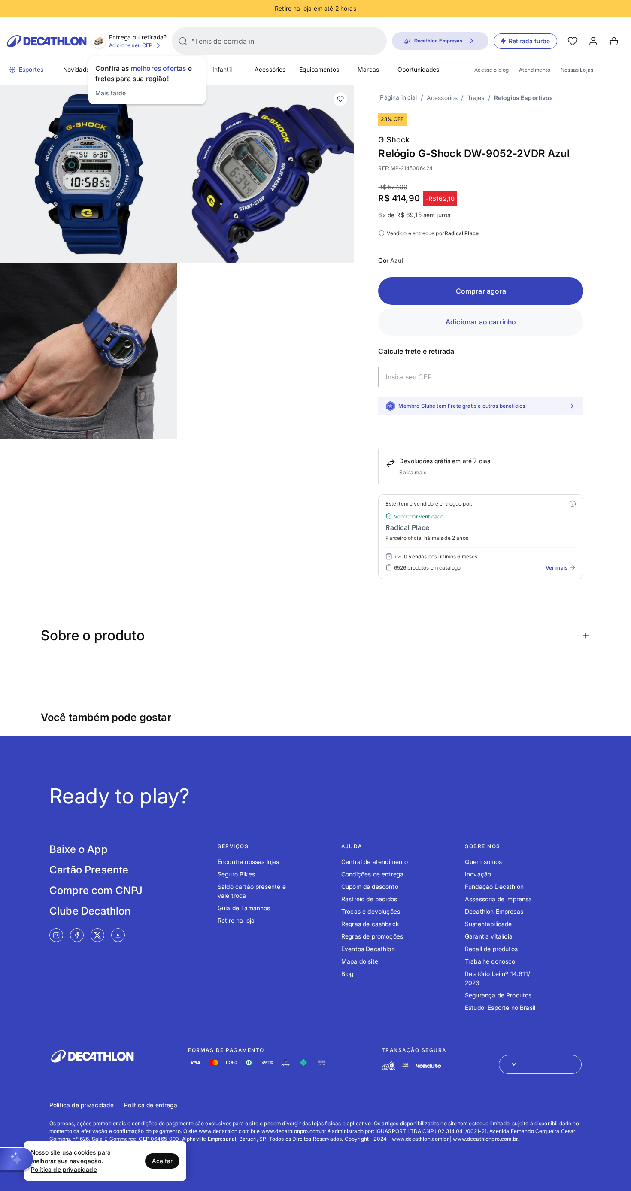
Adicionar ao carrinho (481, 322)
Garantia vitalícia (489, 936)
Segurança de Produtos (498, 995)
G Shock (394, 139)
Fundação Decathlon (494, 886)
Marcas (368, 69)
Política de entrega (150, 1105)
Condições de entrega (372, 874)
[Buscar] (183, 41)
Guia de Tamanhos (244, 908)
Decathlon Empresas (494, 911)
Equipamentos (319, 69)
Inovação (478, 874)
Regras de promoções (372, 936)
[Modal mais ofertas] (572, 504)
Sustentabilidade (488, 923)
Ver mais (556, 567)
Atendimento (534, 70)
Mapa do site (359, 961)
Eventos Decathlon (368, 948)
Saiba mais (412, 472)
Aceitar (162, 1160)
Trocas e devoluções (370, 911)
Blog (347, 973)
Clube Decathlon (89, 911)
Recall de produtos (491, 948)
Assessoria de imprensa (498, 899)
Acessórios (270, 69)
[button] (16, 1158)
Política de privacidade (81, 1105)
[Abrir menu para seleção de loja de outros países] (540, 1064)
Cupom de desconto (369, 886)
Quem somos (483, 861)
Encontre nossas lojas (248, 861)
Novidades (78, 69)
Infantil (222, 69)
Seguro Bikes (236, 874)
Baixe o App (78, 849)
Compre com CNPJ (96, 890)
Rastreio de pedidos (369, 899)
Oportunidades (418, 69)
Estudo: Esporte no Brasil (500, 1007)
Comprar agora (481, 291)
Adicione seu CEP (131, 45)
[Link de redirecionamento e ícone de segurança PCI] (405, 1065)
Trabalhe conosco (490, 961)
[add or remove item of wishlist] (340, 99)
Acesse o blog (491, 70)
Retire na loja (236, 920)
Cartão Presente (88, 870)
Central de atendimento (374, 861)
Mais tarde (110, 93)
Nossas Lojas (577, 70)
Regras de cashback (370, 923)
